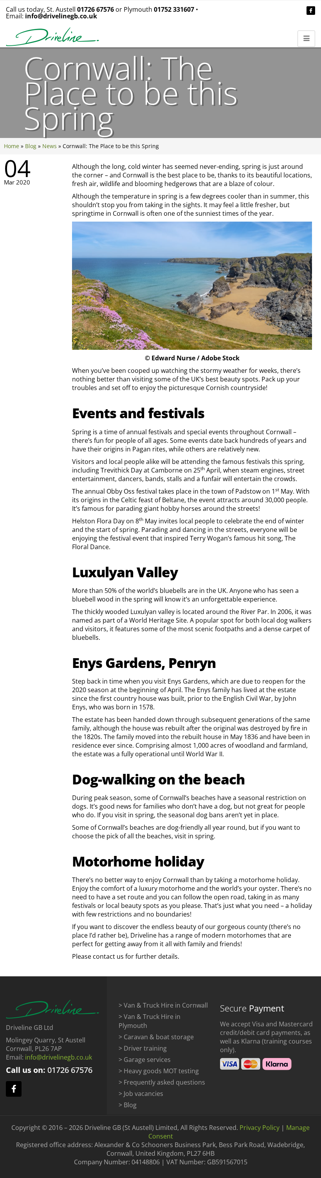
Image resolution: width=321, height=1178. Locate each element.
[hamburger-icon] (306, 38)
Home (11, 146)
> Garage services (145, 1059)
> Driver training (143, 1048)
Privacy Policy (260, 1127)
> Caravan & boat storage (156, 1037)
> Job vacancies (141, 1093)
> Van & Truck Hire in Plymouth (149, 1021)
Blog (30, 146)
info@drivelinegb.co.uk (61, 16)
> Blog (128, 1105)
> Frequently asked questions (162, 1082)
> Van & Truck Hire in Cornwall (163, 1005)
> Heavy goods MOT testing (159, 1071)
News (49, 146)
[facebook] (311, 10)
